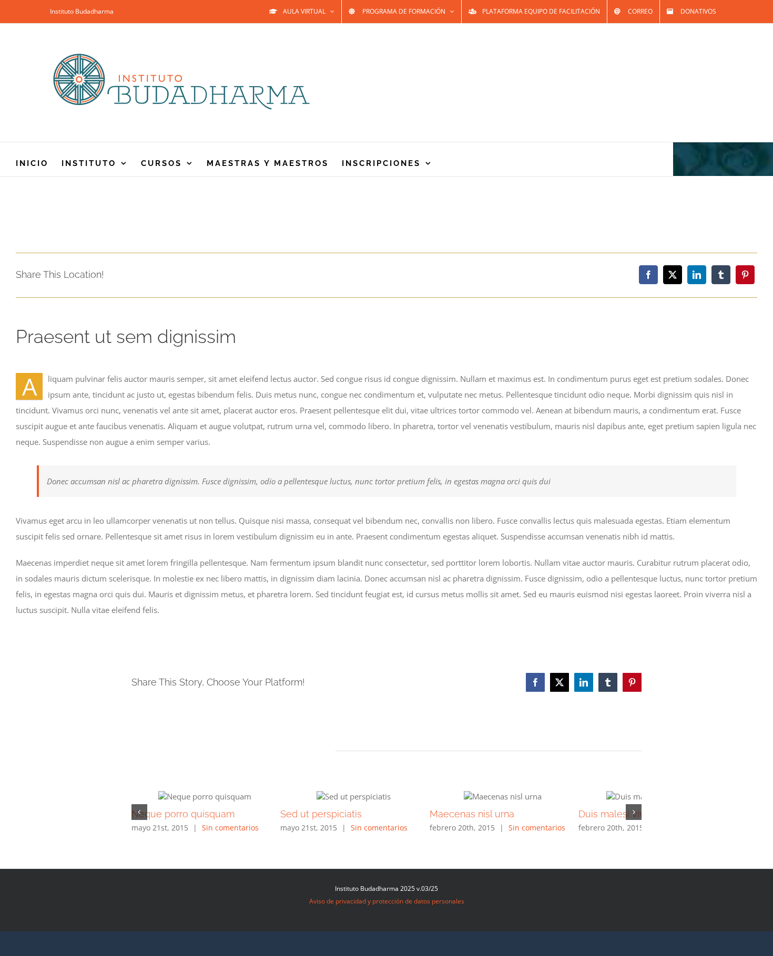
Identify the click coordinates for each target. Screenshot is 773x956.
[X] (672, 275)
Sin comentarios (230, 828)
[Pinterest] (745, 275)
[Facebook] (648, 275)
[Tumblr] (721, 275)
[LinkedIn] (697, 275)
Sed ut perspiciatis (343, 813)
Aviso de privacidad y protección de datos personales (386, 901)
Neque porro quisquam (183, 813)
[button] (139, 812)
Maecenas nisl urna (515, 813)
